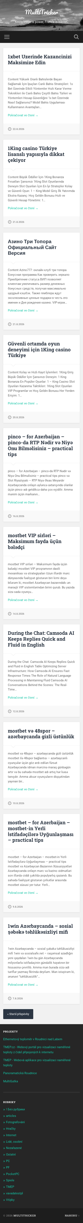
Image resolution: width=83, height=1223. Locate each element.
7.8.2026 (18, 998)
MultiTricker (41, 12)
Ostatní (11, 1154)
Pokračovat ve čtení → (23, 115)
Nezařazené (14, 1148)
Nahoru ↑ (72, 1215)
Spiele (10, 1180)
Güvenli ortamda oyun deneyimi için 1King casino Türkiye (39, 349)
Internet (11, 1135)
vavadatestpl (14, 1193)
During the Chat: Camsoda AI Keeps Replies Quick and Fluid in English (41, 639)
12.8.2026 (18, 711)
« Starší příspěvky (18, 1014)
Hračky (11, 1128)
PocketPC (12, 1174)
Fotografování (15, 1122)
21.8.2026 (18, 221)
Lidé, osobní (14, 1141)
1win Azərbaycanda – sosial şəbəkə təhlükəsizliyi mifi (40, 929)
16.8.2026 (18, 516)
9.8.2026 (18, 906)
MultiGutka (10, 1081)
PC (8, 1161)
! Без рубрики (15, 1109)
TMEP (10, 1187)
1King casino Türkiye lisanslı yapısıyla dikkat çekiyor (36, 154)
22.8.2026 (18, 129)
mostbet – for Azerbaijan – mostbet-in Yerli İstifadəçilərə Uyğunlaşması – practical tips (41, 831)
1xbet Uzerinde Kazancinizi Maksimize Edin (40, 59)
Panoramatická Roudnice (20, 1073)
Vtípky (10, 1200)
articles (11, 1116)
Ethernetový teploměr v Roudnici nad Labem (32, 1039)
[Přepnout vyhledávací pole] (76, 37)
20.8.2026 (18, 417)
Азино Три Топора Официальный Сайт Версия (32, 247)
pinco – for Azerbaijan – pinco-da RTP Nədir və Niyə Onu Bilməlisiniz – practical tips (40, 445)
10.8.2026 (18, 803)
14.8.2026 (18, 613)
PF (7, 1167)
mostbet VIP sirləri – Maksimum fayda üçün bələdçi (34, 541)
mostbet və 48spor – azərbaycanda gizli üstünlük (41, 733)
